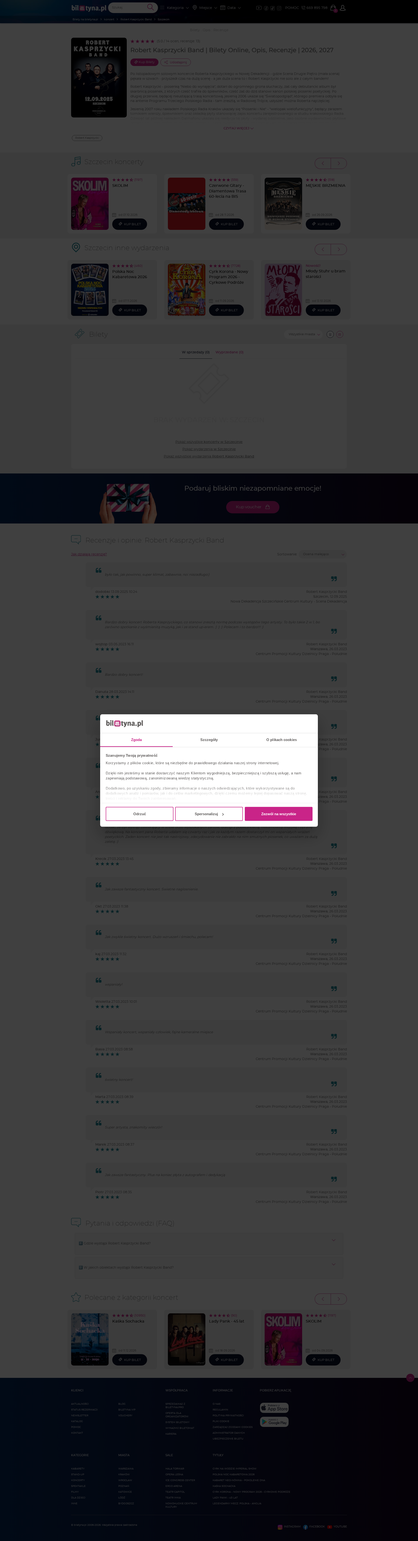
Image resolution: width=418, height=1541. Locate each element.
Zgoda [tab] (136, 739)
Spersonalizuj (206, 814)
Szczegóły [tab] (209, 739)
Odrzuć (139, 814)
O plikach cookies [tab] (281, 739)
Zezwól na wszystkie (278, 814)
